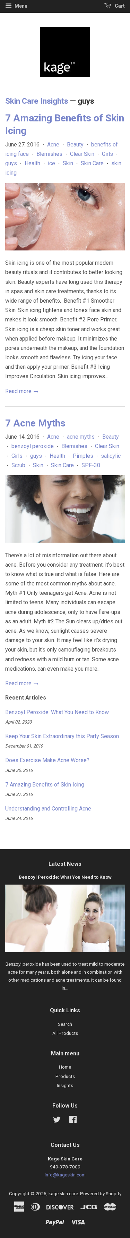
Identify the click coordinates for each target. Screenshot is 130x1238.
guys (11, 163)
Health (32, 163)
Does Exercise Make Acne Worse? (47, 760)
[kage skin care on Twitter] (57, 1121)
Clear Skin (82, 154)
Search (65, 1024)
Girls (107, 154)
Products (65, 1076)
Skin (68, 163)
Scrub (18, 465)
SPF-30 (90, 465)
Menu (20, 6)
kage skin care (63, 1193)
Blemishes (49, 154)
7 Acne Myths (35, 423)
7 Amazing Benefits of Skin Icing (44, 784)
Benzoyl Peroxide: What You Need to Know (57, 712)
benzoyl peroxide (32, 446)
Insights (65, 1085)
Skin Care (92, 163)
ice (51, 163)
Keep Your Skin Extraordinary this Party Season (62, 736)
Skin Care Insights (36, 101)
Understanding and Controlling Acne (48, 808)
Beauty (75, 144)
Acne (53, 144)
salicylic (111, 456)
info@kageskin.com (65, 1174)
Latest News (65, 864)
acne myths (81, 436)
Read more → (21, 391)
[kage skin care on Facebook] (73, 1121)
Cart (119, 6)
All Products (65, 1033)
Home (65, 1067)
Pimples (83, 456)
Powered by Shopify (100, 1193)
